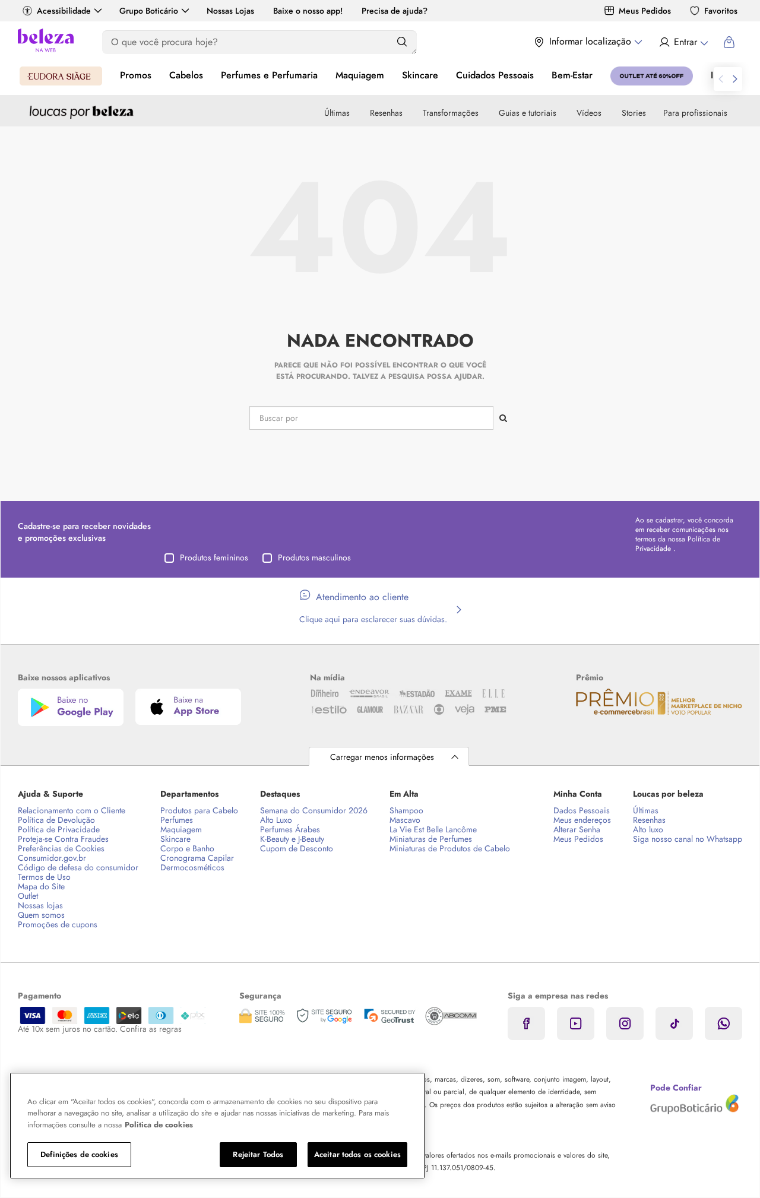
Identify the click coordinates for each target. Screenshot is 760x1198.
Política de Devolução (56, 820)
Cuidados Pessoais (495, 75)
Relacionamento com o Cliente (71, 810)
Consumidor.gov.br (52, 858)
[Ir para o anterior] (720, 79)
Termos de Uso (44, 877)
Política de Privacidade (59, 829)
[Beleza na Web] (46, 41)
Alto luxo (648, 829)
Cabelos (186, 75)
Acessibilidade (64, 11)
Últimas (337, 113)
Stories (634, 113)
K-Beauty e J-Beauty (292, 839)
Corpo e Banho (187, 848)
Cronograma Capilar (197, 858)
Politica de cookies (159, 1124)
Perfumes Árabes (290, 829)
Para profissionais (695, 113)
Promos (135, 75)
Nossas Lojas (230, 11)
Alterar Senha (576, 829)
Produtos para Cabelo (199, 810)
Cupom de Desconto (296, 848)
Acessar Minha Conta (683, 42)
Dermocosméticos (192, 867)
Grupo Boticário (148, 11)
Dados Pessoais (581, 810)
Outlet (28, 896)
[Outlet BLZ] (651, 76)
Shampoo (406, 810)
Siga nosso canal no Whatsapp (687, 839)
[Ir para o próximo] (735, 79)
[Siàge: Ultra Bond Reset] (60, 76)
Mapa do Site (41, 886)
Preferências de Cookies (61, 848)
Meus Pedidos (645, 11)
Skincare (420, 75)
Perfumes (176, 820)
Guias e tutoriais (527, 113)
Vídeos (589, 113)
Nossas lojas (40, 905)
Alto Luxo (276, 820)
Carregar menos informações (382, 757)
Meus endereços (582, 820)
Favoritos (720, 11)
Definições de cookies (79, 1154)
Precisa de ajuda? (395, 11)
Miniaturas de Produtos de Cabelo (450, 848)
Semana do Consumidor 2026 (314, 810)
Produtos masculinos (314, 557)
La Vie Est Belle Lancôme (433, 829)
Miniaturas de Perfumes (431, 839)
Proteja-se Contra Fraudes (63, 839)
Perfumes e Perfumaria (269, 75)
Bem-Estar (572, 75)
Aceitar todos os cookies (357, 1154)
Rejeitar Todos (258, 1154)
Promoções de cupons (57, 924)
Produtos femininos (214, 557)
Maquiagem (359, 75)
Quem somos (41, 915)
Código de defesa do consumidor (78, 867)
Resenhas (386, 113)
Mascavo (405, 820)
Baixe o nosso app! (308, 11)
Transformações (451, 113)
